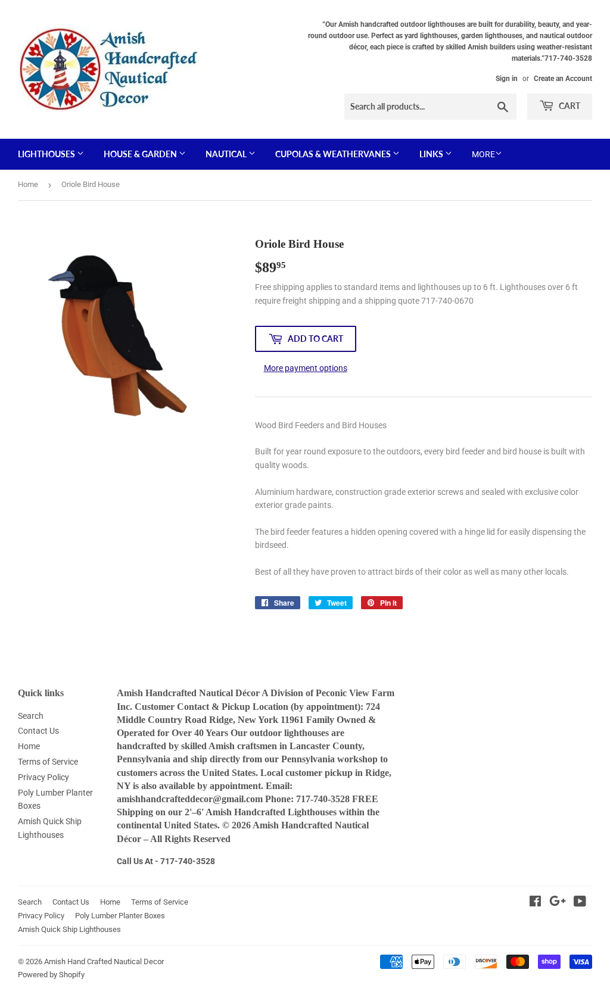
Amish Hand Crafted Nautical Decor (104, 961)
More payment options (305, 368)
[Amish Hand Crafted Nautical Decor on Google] (557, 903)
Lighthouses (47, 154)
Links (432, 154)
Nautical (227, 154)
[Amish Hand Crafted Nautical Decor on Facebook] (535, 903)
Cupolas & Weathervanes (334, 154)
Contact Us (38, 730)
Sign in (507, 78)
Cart (568, 106)
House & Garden (141, 154)
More (483, 154)
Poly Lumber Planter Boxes (120, 915)
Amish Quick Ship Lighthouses (69, 929)
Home (28, 184)
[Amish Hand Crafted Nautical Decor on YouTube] (580, 903)
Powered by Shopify (51, 974)
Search (30, 716)
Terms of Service (48, 761)
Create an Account (563, 78)
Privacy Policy (43, 777)
